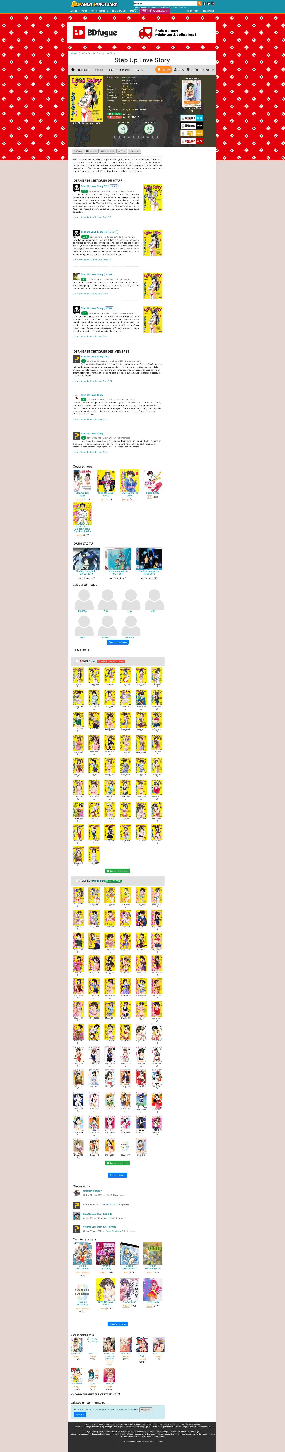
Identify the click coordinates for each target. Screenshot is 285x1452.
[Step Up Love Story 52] (125, 1077)
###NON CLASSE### (165, 7)
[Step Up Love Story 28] (125, 765)
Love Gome (109, 1384)
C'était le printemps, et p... (144, 10)
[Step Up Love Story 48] (156, 832)
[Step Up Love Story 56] (94, 1099)
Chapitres (140, 70)
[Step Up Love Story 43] (78, 832)
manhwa (159, 1424)
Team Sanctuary (113, 1231)
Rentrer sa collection (144, 1442)
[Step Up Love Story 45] (109, 832)
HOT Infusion (158, 1353)
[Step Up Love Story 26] (94, 765)
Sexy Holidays (77, 1353)
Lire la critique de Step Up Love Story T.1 (92, 260)
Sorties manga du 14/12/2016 (149, 572)
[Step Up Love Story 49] (78, 854)
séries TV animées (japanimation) (187, 1424)
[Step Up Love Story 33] (109, 787)
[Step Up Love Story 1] (78, 675)
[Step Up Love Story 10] (125, 697)
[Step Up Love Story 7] (78, 697)
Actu (84, 11)
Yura (106, 610)
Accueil (74, 11)
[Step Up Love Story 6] (156, 675)
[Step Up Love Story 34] (125, 787)
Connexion (192, 11)
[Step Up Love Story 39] (109, 809)
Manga (94, 4)
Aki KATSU (127, 95)
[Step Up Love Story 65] (141, 1123)
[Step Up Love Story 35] (141, 787)
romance (134, 101)
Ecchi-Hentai (128, 89)
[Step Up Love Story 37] (78, 809)
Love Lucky (152, 1301)
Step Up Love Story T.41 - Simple (99, 1226)
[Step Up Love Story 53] (141, 1077)
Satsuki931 (110, 1204)
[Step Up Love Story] (86, 98)
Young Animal (128, 109)
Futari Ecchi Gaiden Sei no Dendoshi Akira (82, 529)
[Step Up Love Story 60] (156, 1100)
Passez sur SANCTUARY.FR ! (155, 11)
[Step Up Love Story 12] (156, 697)
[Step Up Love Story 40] (125, 809)
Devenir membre (128, 1442)
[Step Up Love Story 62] (94, 1123)
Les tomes (83, 70)
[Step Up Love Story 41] (141, 809)
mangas (152, 1424)
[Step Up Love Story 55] (78, 1099)
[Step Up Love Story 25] (78, 765)
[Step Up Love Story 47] (141, 832)
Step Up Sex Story (82, 494)
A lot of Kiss (129, 1301)
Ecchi (150, 101)
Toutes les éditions (117, 1175)
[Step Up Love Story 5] (141, 675)
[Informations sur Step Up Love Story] (73, 70)
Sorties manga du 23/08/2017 (86, 572)
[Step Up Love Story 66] (156, 1123)
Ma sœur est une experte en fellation (109, 1356)
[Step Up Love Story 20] (94, 742)
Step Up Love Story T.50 (95, 356)
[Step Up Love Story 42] (156, 809)
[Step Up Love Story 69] (109, 1146)
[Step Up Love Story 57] (109, 1099)
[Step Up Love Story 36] (156, 787)
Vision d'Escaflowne (82, 1267)
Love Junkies (76, 1384)
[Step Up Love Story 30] (156, 765)
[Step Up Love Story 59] (141, 1100)
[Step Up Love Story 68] (94, 1146)
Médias (134, 11)
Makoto (82, 610)
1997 (124, 92)
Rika (129, 610)
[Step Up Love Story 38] (94, 809)
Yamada (129, 637)
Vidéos (109, 70)
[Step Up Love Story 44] (94, 832)
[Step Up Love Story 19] (78, 742)
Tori (108, 1195)
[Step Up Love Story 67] (78, 1146)
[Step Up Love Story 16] (125, 720)
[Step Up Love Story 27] (109, 765)
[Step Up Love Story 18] (156, 720)
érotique (126, 101)
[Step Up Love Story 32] (94, 787)
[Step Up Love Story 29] (141, 765)
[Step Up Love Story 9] (109, 697)
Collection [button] (92, 151)
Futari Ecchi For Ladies (129, 494)
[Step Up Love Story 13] (78, 719)
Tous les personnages (118, 642)
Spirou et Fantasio (149, 7)
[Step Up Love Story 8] (94, 697)
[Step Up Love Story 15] (109, 720)
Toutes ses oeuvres (118, 1324)
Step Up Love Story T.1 (94, 231)
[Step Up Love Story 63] (109, 1123)
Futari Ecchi (152, 492)
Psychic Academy (106, 1267)
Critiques (98, 70)
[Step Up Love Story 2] (94, 675)
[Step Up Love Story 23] (141, 742)
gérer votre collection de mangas (132, 1427)
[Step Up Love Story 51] (109, 1077)
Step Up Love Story (92, 274)
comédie (143, 101)
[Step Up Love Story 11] (141, 697)
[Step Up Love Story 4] (125, 675)
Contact (160, 1442)
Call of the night (181, 7)
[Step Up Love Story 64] (125, 1123)
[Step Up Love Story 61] (78, 1123)
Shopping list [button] (108, 151)
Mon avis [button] (135, 151)
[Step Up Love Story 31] (78, 787)
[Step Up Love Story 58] (125, 1099)
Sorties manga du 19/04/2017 (118, 572)
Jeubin (110, 1218)
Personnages (124, 70)
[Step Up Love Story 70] (125, 1146)
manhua (166, 1424)
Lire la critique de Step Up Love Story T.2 (92, 217)
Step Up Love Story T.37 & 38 (97, 1214)
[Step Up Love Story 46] (125, 832)
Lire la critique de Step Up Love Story (90, 293)
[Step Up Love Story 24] (156, 742)
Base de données (99, 11)
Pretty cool (93, 1353)
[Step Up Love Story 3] (109, 675)
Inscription (208, 11)
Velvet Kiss (125, 1353)
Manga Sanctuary (102, 1424)
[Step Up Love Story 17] (141, 720)
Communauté (119, 11)
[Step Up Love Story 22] (125, 742)
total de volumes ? (92, 1190)
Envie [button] (122, 151)
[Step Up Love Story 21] (109, 742)
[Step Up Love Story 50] (94, 854)
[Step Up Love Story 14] (94, 719)
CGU (154, 1442)
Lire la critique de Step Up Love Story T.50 (92, 381)
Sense (93, 1384)
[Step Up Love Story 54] (156, 1077)
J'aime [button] (79, 151)
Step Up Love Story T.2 (94, 186)
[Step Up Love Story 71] (191, 93)
